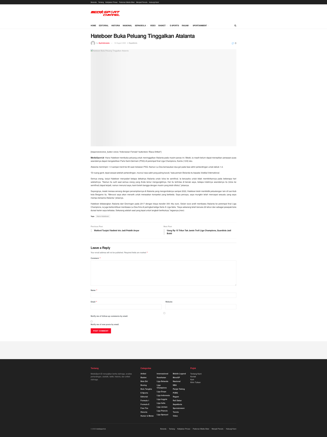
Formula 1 (145, 400)
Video (153, 25)
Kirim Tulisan (195, 382)
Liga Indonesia (163, 395)
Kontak (193, 376)
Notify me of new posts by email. (105, 324)
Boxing (144, 385)
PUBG (175, 392)
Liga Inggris (162, 399)
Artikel (143, 373)
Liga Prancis (162, 410)
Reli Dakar (177, 400)
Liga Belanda (162, 381)
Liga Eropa (161, 391)
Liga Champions (162, 386)
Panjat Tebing (179, 389)
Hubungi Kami (154, 2)
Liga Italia (161, 403)
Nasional (127, 25)
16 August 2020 (120, 43)
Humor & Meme (147, 415)
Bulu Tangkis (146, 389)
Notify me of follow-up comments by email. (109, 316)
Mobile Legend (179, 373)
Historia (115, 25)
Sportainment (200, 25)
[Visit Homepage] (105, 13)
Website (168, 301)
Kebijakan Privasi (111, 2)
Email (94, 301)
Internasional (162, 373)
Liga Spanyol (162, 414)
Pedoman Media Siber (127, 2)
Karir (192, 379)
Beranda (94, 2)
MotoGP (176, 377)
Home (93, 25)
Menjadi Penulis (141, 2)
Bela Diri (144, 381)
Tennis (176, 412)
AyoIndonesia (104, 43)
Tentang (101, 2)
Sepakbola (140, 25)
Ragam (185, 25)
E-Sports (174, 25)
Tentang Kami (196, 373)
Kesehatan (161, 377)
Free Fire (144, 408)
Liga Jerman (162, 407)
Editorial (104, 25)
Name (94, 290)
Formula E (145, 404)
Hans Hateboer (103, 216)
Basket (162, 25)
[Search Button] (235, 25)
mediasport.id (101, 429)
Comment (96, 258)
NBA (175, 385)
